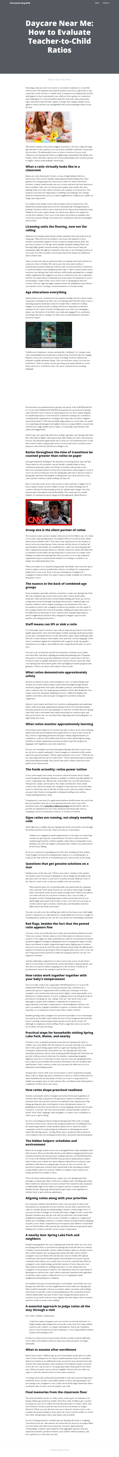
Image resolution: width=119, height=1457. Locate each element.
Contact (106, 3)
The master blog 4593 (20, 3)
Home (97, 3)
